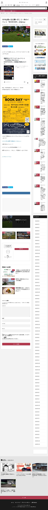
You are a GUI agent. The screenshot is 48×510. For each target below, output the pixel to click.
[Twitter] (10, 46)
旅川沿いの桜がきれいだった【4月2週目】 (22, 279)
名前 (3, 318)
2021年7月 (37, 418)
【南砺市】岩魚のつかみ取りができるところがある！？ (43, 208)
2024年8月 (37, 298)
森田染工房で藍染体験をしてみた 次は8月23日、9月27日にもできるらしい (39, 475)
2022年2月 (37, 395)
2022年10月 (37, 369)
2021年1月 (37, 437)
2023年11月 (37, 327)
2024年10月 (37, 292)
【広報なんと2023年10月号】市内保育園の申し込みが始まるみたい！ (23, 271)
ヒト (30, 5)
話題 (14, 5)
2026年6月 (37, 227)
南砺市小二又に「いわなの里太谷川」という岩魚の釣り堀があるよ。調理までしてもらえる (43, 98)
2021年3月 (37, 431)
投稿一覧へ (21, 248)
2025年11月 (37, 250)
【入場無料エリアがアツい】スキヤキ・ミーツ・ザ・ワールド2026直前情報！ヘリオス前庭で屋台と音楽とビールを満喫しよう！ (43, 128)
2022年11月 (37, 366)
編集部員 (37, 5)
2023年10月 (37, 331)
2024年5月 (37, 308)
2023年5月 (37, 347)
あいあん (38, 91)
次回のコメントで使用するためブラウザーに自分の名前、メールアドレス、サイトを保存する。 (15, 335)
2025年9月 (37, 256)
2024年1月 (37, 321)
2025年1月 (37, 282)
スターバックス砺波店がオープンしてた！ (43, 84)
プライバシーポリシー (26, 502)
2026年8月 (37, 221)
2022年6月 (37, 382)
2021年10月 (37, 408)
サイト (3, 328)
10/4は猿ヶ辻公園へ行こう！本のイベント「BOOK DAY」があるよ (21, 13)
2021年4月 (37, 428)
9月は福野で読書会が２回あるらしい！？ (8, 475)
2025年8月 (37, 259)
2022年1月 (37, 398)
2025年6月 (37, 266)
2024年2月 (37, 318)
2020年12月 (37, 440)
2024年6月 (37, 305)
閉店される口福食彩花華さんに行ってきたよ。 (43, 179)
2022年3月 (37, 392)
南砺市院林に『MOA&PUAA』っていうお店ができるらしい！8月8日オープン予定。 (42, 143)
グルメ (22, 5)
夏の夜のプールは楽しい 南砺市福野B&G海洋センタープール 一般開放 (8, 491)
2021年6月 (37, 421)
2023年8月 (37, 337)
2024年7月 (37, 301)
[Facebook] (5, 46)
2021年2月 (37, 434)
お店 (6, 5)
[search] (46, 8)
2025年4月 (37, 272)
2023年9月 (37, 334)
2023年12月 (37, 324)
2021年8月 (37, 415)
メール (3, 323)
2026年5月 (37, 230)
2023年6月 (37, 343)
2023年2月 (37, 356)
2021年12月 (37, 402)
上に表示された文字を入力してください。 (10, 338)
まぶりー (38, 119)
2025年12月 (37, 246)
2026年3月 (37, 237)
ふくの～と (28, 505)
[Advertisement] (16, 170)
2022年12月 (37, 363)
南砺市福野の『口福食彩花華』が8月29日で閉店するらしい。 (43, 112)
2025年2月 (37, 279)
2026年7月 (37, 224)
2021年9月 (37, 411)
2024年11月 (37, 288)
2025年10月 (37, 253)
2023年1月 (37, 360)
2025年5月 (37, 269)
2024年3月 (37, 314)
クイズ (33, 5)
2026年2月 (37, 240)
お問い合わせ (34, 502)
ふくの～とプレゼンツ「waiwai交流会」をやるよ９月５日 (43, 168)
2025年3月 (37, 276)
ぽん (7, 13)
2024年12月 (37, 285)
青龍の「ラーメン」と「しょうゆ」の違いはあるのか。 (43, 155)
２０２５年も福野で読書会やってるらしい (11, 141)
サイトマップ (17, 502)
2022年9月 (37, 373)
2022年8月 (37, 376)
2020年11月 (37, 444)
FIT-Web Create (21, 506)
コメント (4, 305)
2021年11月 (37, 405)
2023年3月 (37, 353)
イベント (18, 5)
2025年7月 (37, 263)
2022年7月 (37, 379)
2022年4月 (37, 389)
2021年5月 (37, 424)
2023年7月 (37, 340)
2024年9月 (37, 295)
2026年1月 (37, 243)
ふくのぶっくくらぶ (6, 156)
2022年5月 (37, 385)
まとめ (2, 5)
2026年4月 (37, 233)
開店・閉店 (10, 5)
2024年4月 (37, 311)
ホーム (12, 502)
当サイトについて (38, 36)
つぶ (38, 107)
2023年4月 (37, 350)
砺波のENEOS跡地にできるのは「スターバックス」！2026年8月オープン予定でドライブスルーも (43, 193)
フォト (26, 5)
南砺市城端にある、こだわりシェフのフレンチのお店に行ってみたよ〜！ (23, 289)
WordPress (33, 506)
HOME (3, 13)
